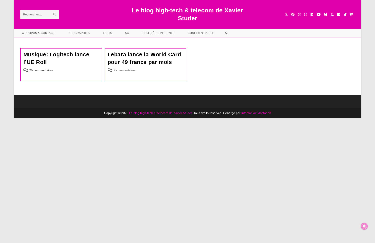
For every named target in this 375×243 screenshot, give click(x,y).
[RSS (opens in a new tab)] (332, 14)
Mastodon (264, 113)
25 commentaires (41, 70)
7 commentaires (124, 70)
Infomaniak (249, 113)
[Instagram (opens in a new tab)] (306, 14)
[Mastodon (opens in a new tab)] (351, 14)
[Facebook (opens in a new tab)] (292, 14)
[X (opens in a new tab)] (286, 14)
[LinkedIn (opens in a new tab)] (312, 14)
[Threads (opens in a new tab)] (299, 14)
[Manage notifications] (364, 226)
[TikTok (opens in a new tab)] (345, 14)
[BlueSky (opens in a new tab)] (325, 14)
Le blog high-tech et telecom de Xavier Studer (160, 113)
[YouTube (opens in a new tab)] (318, 14)
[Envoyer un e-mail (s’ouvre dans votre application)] (338, 14)
